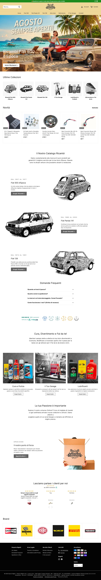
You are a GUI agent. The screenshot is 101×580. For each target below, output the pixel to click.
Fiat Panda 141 (36, 13)
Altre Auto (53, 13)
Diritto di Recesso (48, 550)
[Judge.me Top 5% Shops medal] (76, 318)
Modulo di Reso (47, 552)
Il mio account (46, 555)
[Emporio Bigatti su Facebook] (61, 559)
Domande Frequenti (17, 552)
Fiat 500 (26, 13)
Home (19, 13)
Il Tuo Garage (72, 13)
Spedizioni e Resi (16, 555)
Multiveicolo (62, 13)
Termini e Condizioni (33, 550)
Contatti (81, 13)
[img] (50, 486)
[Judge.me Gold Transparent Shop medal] (63, 318)
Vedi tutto (95, 107)
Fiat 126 (45, 13)
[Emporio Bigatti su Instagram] (59, 559)
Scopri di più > (18, 394)
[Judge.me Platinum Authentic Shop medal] (51, 318)
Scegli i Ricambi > (19, 193)
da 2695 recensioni (49, 487)
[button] (49, 507)
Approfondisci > (21, 456)
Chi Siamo (14, 550)
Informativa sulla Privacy (34, 552)
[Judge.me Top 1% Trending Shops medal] (70, 318)
